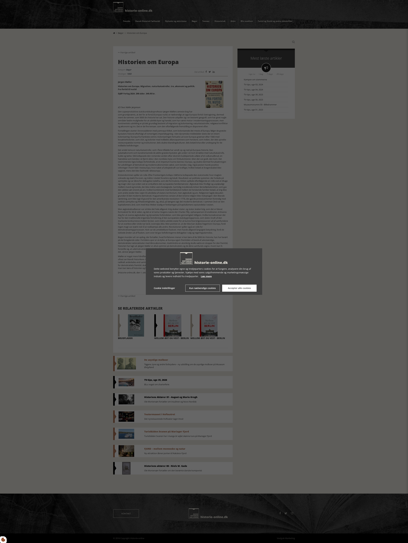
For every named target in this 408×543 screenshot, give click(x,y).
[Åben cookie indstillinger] (3, 539)
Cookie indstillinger (164, 288)
